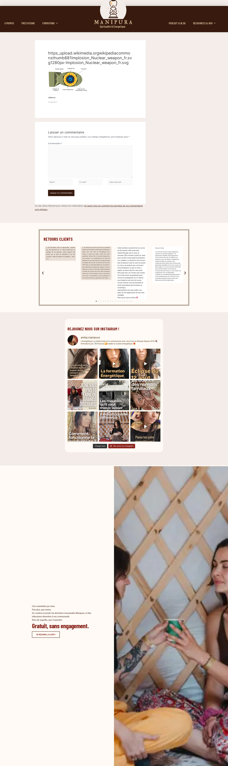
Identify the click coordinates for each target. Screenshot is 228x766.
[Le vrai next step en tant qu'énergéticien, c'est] (145, 427)
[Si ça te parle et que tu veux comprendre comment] (145, 395)
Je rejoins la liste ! (46, 634)
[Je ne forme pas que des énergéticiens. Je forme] (114, 364)
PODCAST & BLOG (177, 23)
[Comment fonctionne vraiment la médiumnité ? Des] (83, 427)
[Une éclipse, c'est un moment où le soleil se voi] (145, 364)
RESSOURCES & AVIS (203, 23)
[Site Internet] (120, 182)
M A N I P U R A (113, 22)
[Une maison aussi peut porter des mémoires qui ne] (114, 395)
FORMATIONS (48, 23)
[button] (43, 273)
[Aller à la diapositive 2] (98, 301)
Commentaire (55, 143)
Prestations (28, 23)
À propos (9, 23)
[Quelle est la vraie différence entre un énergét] (114, 427)
